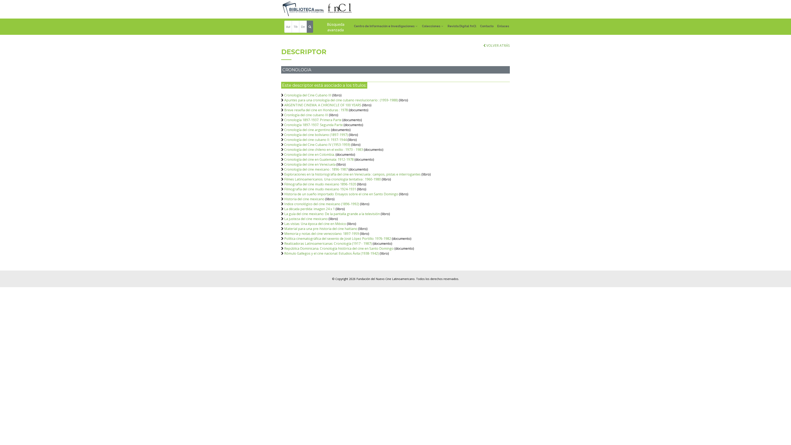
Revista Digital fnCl (462, 26)
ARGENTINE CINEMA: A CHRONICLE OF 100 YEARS (322, 105)
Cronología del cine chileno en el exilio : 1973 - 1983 (323, 149)
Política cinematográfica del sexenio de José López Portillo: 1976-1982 (337, 238)
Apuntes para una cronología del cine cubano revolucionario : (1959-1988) (341, 100)
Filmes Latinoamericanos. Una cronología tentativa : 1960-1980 (332, 179)
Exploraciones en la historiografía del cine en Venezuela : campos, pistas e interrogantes (352, 174)
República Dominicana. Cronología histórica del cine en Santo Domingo (339, 248)
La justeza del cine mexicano (306, 219)
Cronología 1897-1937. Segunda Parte (313, 125)
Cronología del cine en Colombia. (309, 154)
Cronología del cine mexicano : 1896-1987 (316, 169)
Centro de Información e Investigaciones (384, 26)
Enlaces (503, 26)
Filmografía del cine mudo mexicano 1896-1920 (320, 184)
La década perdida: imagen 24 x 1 (309, 209)
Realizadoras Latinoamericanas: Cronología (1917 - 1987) (328, 243)
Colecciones (431, 26)
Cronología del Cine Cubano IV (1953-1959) (317, 144)
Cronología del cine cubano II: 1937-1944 (315, 139)
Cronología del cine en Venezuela (310, 164)
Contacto (487, 26)
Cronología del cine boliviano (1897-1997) (316, 134)
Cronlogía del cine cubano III (306, 115)
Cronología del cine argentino (307, 130)
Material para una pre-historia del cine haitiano (320, 228)
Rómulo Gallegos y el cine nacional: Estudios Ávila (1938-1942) (331, 253)
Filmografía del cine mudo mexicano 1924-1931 (320, 189)
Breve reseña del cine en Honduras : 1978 (316, 110)
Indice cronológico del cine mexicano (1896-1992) (321, 204)
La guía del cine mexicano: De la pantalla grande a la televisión (332, 214)
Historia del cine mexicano (304, 199)
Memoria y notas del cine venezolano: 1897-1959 (321, 233)
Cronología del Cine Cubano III (307, 95)
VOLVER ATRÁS (498, 45)
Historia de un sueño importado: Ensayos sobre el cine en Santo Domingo (341, 194)
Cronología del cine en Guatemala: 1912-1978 (319, 159)
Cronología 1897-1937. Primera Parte (313, 120)
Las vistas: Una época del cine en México (315, 223)
